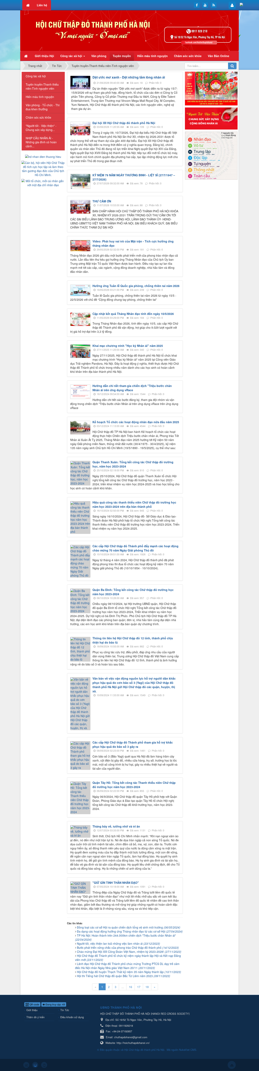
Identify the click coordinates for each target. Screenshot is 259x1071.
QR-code (34, 1004)
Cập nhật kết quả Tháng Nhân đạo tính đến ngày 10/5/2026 (133, 314)
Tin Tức (64, 1010)
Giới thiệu (31, 1010)
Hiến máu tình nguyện (40, 97)
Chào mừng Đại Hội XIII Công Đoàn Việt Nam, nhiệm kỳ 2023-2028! (129, 952)
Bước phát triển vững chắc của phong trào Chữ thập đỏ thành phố (128, 948)
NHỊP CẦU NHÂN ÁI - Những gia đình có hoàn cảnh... (41, 142)
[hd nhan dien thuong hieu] (43, 156)
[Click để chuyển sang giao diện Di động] (44, 1065)
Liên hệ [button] (42, 5)
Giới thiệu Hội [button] (44, 56)
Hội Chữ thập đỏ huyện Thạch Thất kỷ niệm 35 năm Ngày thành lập (129, 972)
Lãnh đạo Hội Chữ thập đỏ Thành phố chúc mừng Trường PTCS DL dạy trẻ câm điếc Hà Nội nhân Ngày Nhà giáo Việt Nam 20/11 (127, 966)
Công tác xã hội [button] (71, 56)
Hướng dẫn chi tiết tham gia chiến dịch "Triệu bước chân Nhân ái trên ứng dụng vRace (132, 388)
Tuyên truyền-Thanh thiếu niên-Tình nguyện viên (42, 86)
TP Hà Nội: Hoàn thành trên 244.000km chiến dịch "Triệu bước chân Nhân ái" (125, 937)
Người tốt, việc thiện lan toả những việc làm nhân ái (118, 943)
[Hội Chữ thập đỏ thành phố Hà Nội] (129, 30)
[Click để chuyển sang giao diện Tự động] (26, 1065)
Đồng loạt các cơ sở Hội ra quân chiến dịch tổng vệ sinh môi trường (128, 927)
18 (147, 987)
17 (138, 987)
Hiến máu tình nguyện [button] (152, 56)
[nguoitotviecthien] (211, 118)
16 (130, 987)
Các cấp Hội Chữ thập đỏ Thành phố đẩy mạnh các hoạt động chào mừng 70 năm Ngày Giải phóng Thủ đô (135, 548)
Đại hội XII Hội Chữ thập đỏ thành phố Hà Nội (123, 123)
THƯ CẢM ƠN (101, 201)
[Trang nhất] (26, 56)
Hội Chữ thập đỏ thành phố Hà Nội (144, 1050)
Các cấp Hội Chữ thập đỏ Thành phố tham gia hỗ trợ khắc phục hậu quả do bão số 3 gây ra (132, 744)
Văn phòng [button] (98, 56)
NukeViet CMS (187, 1050)
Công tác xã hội (36, 76)
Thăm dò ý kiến (35, 1017)
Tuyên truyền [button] (122, 56)
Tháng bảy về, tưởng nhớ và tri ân (116, 826)
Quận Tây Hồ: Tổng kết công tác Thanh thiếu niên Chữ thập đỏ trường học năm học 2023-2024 (134, 785)
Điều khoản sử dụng (72, 1017)
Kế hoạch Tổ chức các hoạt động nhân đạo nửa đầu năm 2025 (135, 422)
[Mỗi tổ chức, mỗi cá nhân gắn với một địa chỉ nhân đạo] (43, 183)
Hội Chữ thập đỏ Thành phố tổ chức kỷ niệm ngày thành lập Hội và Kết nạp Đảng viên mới (128, 958)
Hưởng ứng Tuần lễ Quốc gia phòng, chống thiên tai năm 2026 (135, 286)
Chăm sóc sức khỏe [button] (188, 56)
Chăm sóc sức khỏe (38, 117)
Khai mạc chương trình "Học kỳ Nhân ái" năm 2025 (127, 346)
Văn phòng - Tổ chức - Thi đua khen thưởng (42, 107)
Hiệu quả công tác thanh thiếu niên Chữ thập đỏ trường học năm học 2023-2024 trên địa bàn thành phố (134, 504)
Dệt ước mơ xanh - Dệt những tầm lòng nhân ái (128, 77)
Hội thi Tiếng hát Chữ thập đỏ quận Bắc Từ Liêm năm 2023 (123, 976)
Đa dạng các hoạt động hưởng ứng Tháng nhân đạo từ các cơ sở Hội (130, 931)
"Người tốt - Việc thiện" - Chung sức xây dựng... (41, 128)
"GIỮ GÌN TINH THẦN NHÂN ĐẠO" (115, 883)
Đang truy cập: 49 (55, 1004)
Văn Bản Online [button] (218, 56)
